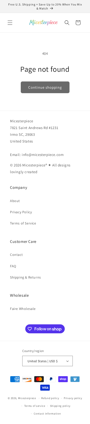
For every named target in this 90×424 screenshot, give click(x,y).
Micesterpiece (27, 398)
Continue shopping (45, 87)
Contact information (47, 413)
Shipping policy (60, 406)
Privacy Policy (21, 212)
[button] (10, 22)
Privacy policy (73, 398)
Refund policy (50, 398)
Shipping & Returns (25, 277)
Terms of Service (23, 223)
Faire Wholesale (23, 308)
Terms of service (34, 406)
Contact (16, 254)
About (15, 201)
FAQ (13, 266)
